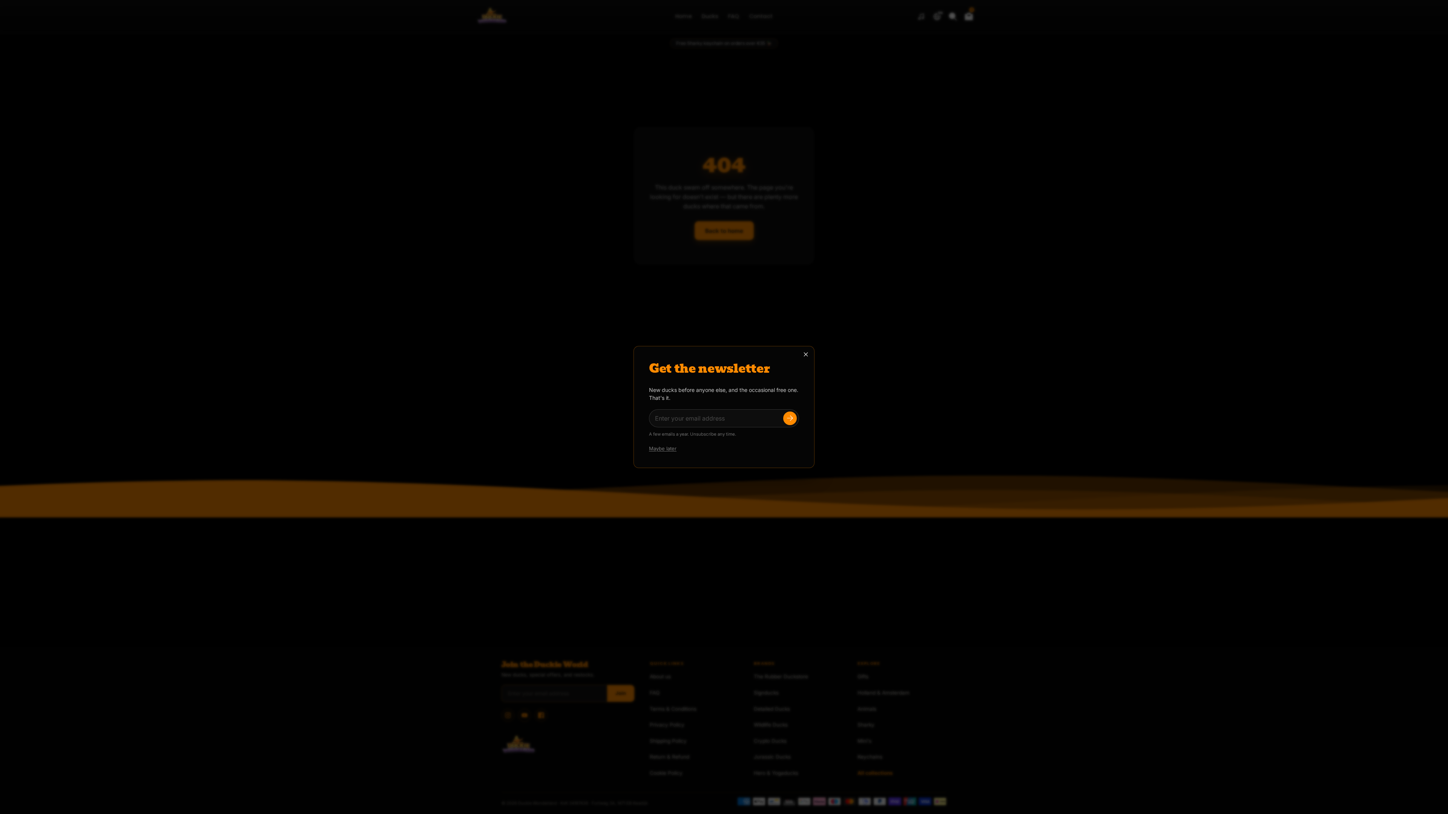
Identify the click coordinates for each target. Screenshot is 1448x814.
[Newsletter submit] (790, 418)
